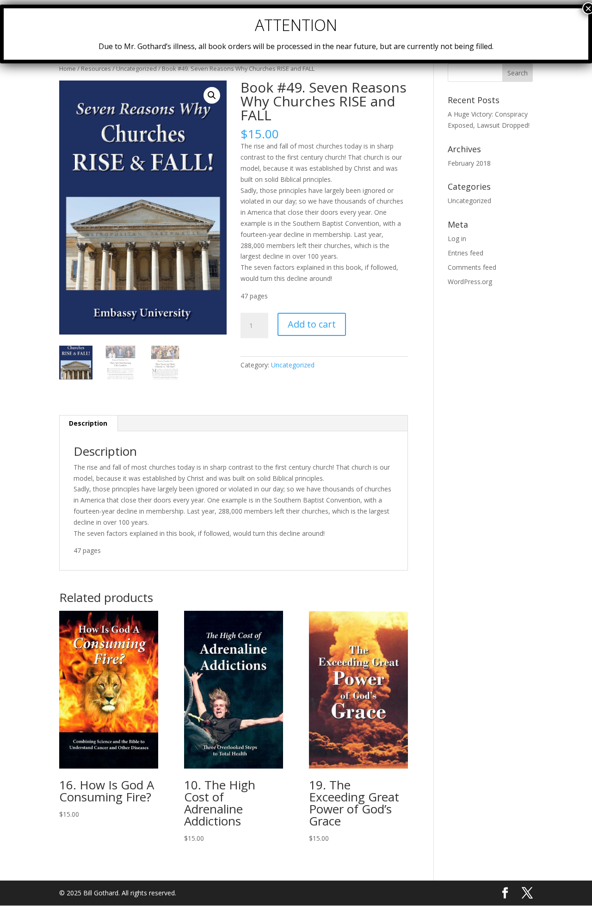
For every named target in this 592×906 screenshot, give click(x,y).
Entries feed (465, 252)
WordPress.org (470, 281)
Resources (96, 68)
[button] (212, 95)
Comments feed (472, 267)
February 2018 (469, 163)
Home (67, 68)
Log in (457, 238)
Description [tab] (88, 423)
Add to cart (312, 324)
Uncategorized (136, 68)
